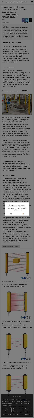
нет (11, 214)
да (23, 214)
